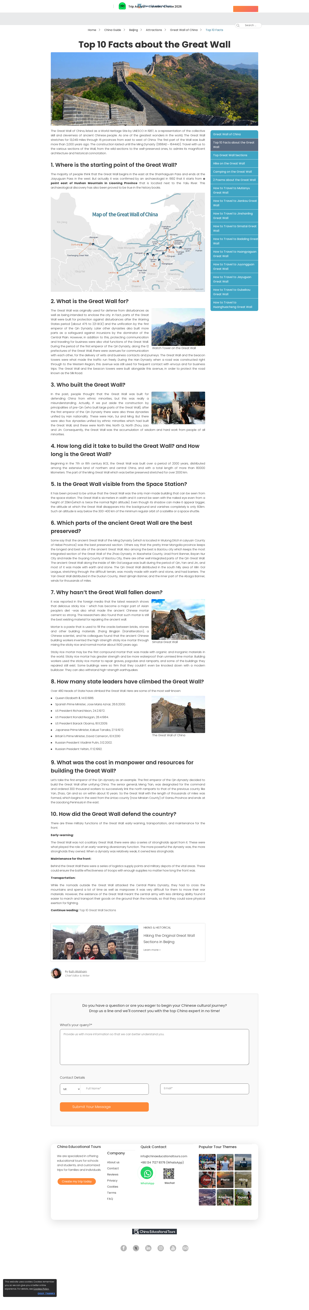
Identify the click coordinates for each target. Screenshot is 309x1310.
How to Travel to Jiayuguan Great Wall (232, 279)
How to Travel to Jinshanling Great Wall (233, 215)
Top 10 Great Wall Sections (97, 910)
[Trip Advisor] (185, 1248)
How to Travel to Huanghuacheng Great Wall (232, 304)
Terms (111, 1193)
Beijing (133, 30)
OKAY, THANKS (46, 1293)
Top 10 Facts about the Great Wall (233, 144)
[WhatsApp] (147, 1173)
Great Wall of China (184, 30)
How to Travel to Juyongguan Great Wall (233, 266)
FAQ (110, 1199)
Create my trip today (76, 1181)
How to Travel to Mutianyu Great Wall (231, 190)
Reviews (112, 1174)
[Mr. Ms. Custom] (70, 1089)
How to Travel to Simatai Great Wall (235, 228)
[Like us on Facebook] (124, 1248)
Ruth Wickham (78, 971)
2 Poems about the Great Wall (234, 180)
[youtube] (173, 1248)
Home (92, 30)
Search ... (248, 25)
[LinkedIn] (148, 1248)
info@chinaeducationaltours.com (164, 1156)
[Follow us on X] (136, 1248)
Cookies (112, 1187)
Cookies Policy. (41, 1288)
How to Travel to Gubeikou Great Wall (231, 292)
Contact (113, 1168)
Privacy (112, 1180)
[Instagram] (161, 1248)
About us (113, 1162)
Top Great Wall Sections (230, 155)
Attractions (154, 30)
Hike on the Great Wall (229, 163)
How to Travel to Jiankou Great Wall (235, 203)
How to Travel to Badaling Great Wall (235, 241)
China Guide (112, 30)
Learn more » (152, 950)
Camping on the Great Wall (232, 172)
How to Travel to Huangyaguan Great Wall (234, 254)
